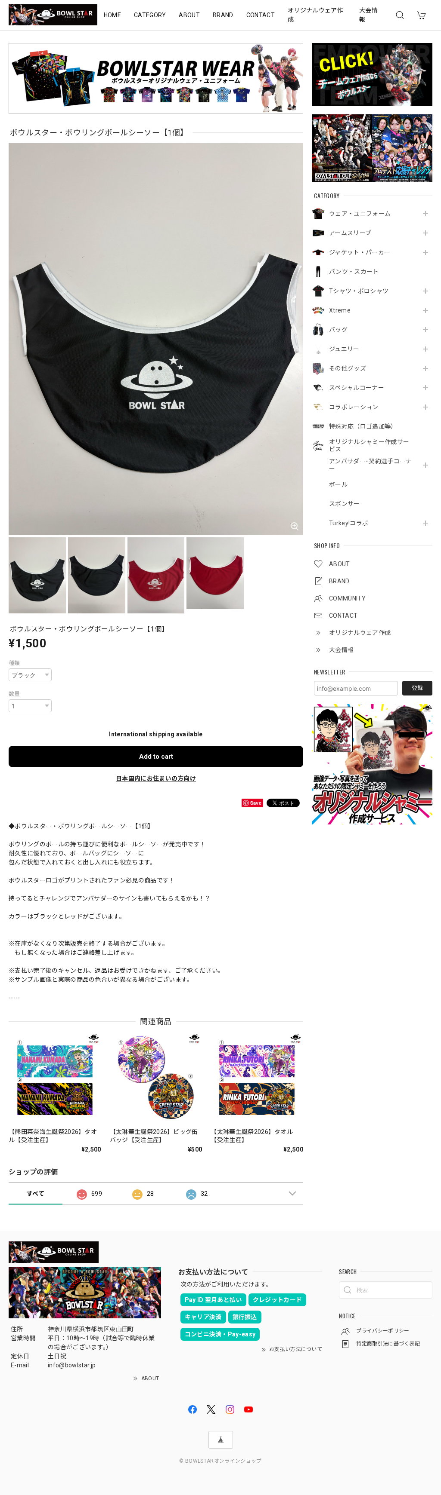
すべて (35, 1193)
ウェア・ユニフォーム (360, 213)
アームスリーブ (350, 233)
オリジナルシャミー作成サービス (369, 445)
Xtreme (340, 310)
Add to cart (156, 756)
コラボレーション (354, 407)
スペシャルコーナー (356, 387)
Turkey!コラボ (348, 523)
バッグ (338, 329)
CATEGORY (150, 15)
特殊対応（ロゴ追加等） (363, 426)
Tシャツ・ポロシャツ (358, 291)
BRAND (223, 15)
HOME (112, 15)
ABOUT (189, 15)
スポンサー (344, 503)
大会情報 (368, 15)
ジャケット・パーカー (359, 252)
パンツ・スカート (354, 271)
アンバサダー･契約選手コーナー (370, 465)
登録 (417, 688)
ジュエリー (344, 349)
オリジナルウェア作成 (315, 15)
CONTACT (260, 15)
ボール (338, 484)
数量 (14, 694)
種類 (14, 663)
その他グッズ (347, 368)
